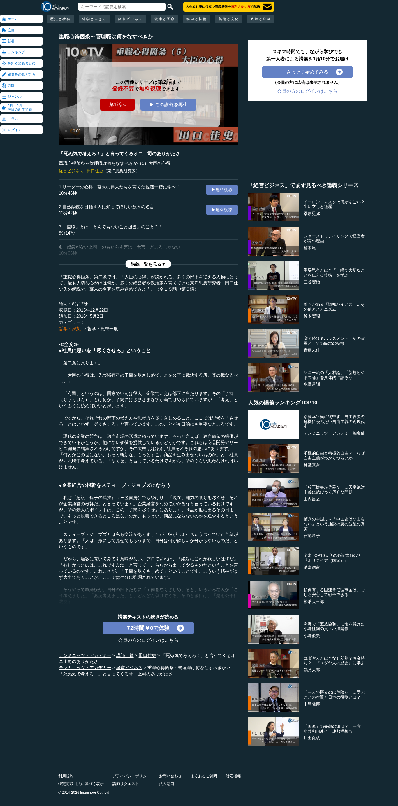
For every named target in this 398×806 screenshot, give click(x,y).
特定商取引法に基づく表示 (81, 783)
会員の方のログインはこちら (148, 640)
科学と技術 (196, 19)
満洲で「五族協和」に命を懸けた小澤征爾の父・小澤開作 (334, 626)
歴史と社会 (60, 19)
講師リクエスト (125, 783)
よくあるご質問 (204, 776)
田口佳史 (95, 171)
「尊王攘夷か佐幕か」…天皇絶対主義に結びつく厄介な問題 (334, 489)
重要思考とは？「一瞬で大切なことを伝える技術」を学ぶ (334, 272)
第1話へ (117, 104)
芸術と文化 (229, 19)
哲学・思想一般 (102, 328)
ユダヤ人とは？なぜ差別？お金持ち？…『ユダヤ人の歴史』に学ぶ (334, 660)
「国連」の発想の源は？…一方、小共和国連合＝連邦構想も (334, 729)
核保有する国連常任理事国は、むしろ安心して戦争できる (334, 592)
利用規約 (65, 776)
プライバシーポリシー (131, 776)
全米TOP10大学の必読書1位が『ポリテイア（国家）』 (332, 558)
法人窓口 (166, 783)
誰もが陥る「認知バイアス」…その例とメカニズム (334, 307)
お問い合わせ (170, 776)
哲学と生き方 (94, 19)
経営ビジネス (130, 19)
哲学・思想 (70, 328)
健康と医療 (164, 19)
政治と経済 (261, 19)
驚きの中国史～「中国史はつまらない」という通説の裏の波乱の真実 (334, 524)
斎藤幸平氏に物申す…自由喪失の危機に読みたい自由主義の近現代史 (334, 421)
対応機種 (233, 776)
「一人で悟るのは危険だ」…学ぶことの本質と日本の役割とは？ (334, 695)
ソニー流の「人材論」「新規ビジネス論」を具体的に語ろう (334, 375)
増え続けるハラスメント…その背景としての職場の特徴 (334, 341)
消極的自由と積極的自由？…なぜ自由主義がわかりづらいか (334, 455)
